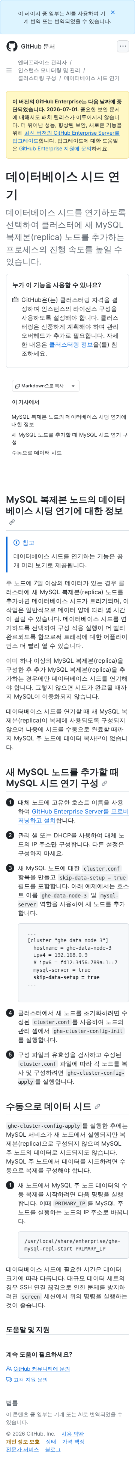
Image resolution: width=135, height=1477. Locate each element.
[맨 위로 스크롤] (118, 1460)
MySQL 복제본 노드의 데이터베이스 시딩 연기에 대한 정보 (66, 505)
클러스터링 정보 (71, 344)
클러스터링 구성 (37, 78)
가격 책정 (73, 1441)
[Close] (114, 12)
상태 (51, 1441)
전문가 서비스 (22, 1449)
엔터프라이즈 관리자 (42, 62)
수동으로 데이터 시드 (49, 1106)
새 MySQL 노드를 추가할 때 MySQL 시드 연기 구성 (62, 777)
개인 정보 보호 (23, 1441)
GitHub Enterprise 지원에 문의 (55, 148)
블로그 (53, 1449)
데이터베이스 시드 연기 (92, 78)
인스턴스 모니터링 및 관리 (49, 70)
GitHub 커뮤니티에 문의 (42, 1368)
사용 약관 (73, 1433)
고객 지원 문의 (31, 1379)
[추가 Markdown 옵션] (73, 386)
